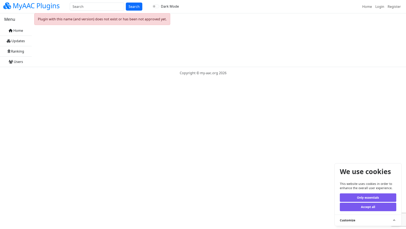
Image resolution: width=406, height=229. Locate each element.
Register (394, 6)
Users (18, 61)
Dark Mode (170, 6)
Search (134, 6)
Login (379, 6)
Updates (18, 41)
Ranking (17, 51)
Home (368, 6)
